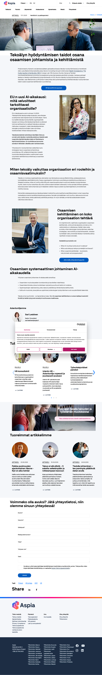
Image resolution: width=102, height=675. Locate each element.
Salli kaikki (74, 349)
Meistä (62, 9)
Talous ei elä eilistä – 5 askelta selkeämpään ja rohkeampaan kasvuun (53, 468)
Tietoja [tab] (75, 330)
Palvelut (17, 9)
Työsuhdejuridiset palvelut (79, 368)
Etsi (60, 3)
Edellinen (13, 372)
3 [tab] (56, 398)
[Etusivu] (9, 3)
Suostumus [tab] (27, 330)
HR (41, 583)
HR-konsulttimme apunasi (54, 88)
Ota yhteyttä (91, 3)
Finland (23, 3)
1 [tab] (51, 398)
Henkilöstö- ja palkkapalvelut (39, 15)
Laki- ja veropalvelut (34, 623)
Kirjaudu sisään (77, 3)
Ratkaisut (8, 9)
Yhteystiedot (72, 9)
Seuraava (94, 372)
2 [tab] (54, 398)
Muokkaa (50, 349)
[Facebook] (36, 590)
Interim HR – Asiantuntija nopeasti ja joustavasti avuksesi (54, 373)
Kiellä (28, 349)
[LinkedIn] (82, 651)
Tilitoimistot (63, 619)
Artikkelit (99, 15)
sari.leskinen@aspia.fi (32, 320)
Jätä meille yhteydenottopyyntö (74, 260)
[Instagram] (77, 651)
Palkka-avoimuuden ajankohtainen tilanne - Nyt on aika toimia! (23, 468)
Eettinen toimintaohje (19, 621)
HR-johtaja (28, 583)
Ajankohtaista (52, 9)
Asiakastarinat (40, 9)
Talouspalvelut (32, 617)
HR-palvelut (32, 621)
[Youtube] (83, 646)
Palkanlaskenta (33, 619)
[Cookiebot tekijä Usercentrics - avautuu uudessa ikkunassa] (78, 324)
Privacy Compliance (18, 623)
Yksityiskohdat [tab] (51, 330)
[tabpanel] (26, 369)
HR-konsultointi (22, 371)
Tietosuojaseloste (18, 626)
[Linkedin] (29, 590)
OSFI (36, 583)
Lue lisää (20, 390)
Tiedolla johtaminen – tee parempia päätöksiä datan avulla (84, 468)
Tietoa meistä (16, 617)
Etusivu (92, 15)
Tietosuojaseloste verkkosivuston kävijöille (18, 630)
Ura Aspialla (47, 617)
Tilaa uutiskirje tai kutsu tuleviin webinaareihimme (74, 418)
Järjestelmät (28, 9)
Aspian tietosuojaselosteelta (60, 568)
